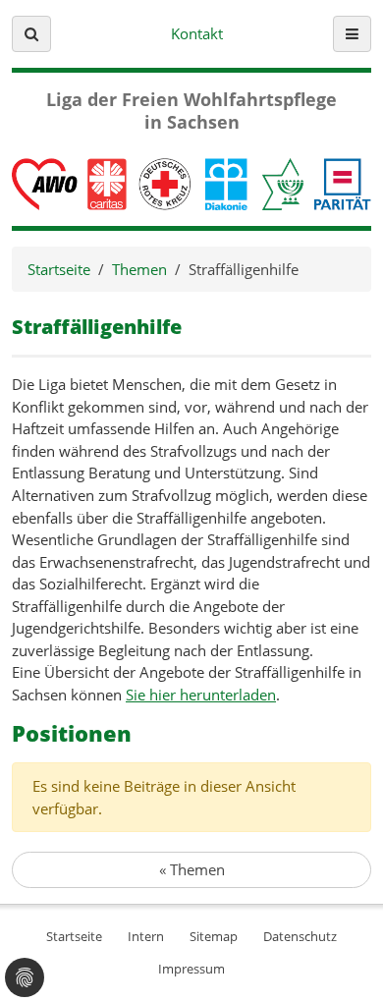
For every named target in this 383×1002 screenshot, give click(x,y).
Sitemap (214, 936)
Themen (139, 269)
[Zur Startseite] (191, 182)
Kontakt (197, 33)
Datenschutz (300, 936)
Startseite (58, 269)
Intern (146, 936)
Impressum (191, 968)
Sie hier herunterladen (201, 694)
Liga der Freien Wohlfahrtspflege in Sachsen (191, 111)
